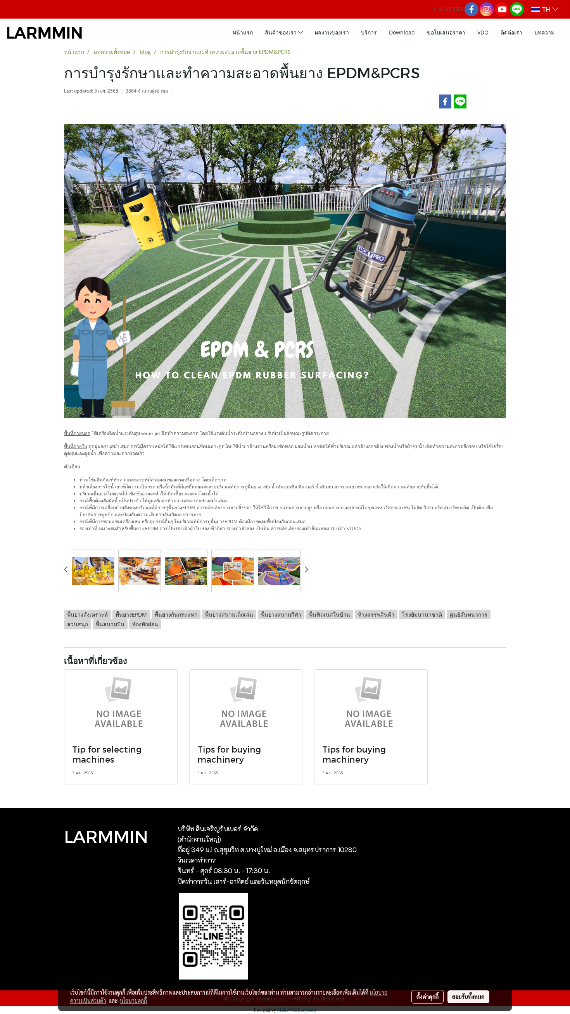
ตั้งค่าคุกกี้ (427, 996)
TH (546, 9)
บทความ (544, 32)
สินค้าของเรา (281, 32)
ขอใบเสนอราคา (446, 32)
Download (402, 32)
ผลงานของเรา (332, 32)
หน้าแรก (243, 32)
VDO (483, 32)
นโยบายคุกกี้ (133, 1000)
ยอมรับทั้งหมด (468, 996)
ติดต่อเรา (511, 32)
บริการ (369, 32)
